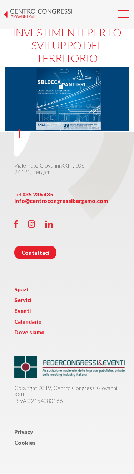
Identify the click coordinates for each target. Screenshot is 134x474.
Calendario (28, 321)
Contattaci (35, 252)
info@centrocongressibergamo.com (61, 201)
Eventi (22, 311)
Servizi (22, 300)
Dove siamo (29, 332)
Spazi (21, 289)
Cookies (25, 442)
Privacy (23, 432)
